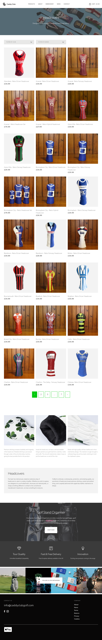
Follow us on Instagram (51, 580)
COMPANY (77, 600)
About (40, 4)
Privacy (76, 616)
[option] (19, 437)
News (59, 4)
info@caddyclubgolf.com (19, 605)
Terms (76, 610)
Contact (67, 4)
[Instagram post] (13, 580)
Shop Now (51, 530)
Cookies (77, 619)
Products (31, 4)
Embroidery (50, 4)
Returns (76, 613)
